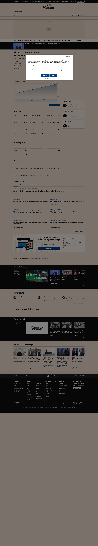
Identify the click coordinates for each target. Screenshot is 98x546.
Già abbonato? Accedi (50, 78)
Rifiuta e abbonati (68, 56)
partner (65, 67)
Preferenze (45, 75)
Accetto (53, 75)
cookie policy (47, 63)
